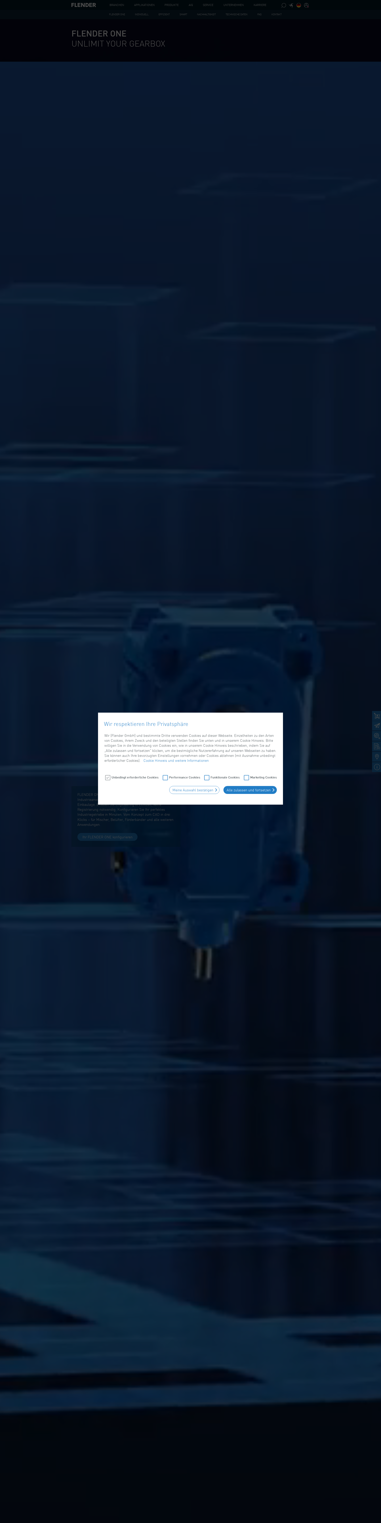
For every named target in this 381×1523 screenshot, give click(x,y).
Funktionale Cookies (225, 777)
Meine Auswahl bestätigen (192, 790)
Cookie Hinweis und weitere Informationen (176, 760)
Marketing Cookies (263, 777)
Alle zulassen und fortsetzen (249, 790)
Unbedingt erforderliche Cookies (135, 777)
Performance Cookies (184, 777)
